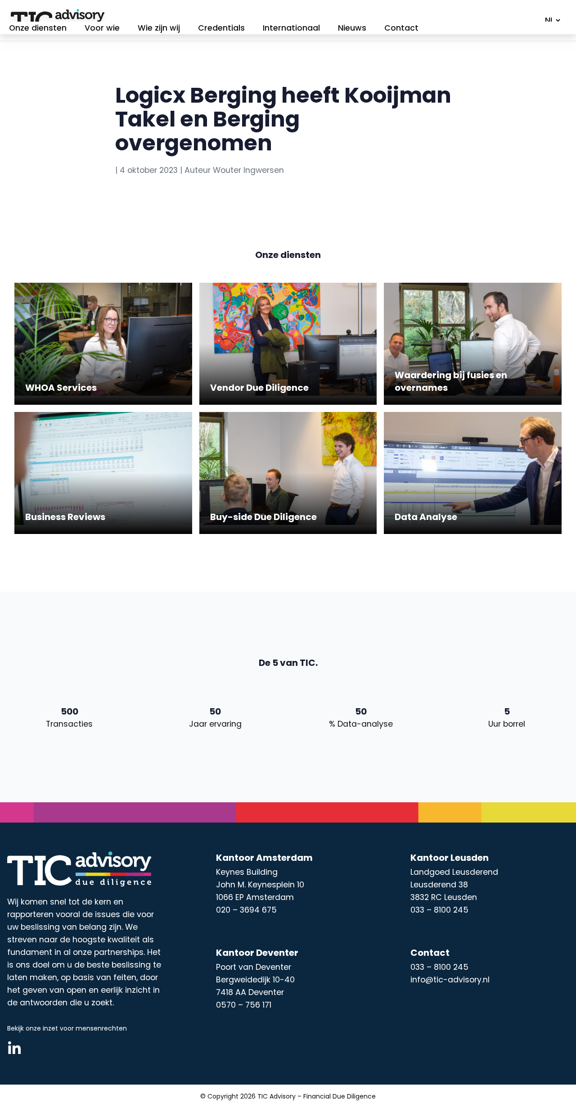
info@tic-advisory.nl (450, 979)
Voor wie (102, 28)
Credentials (221, 28)
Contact (401, 28)
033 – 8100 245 (439, 967)
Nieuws (352, 28)
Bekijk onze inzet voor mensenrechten (67, 1028)
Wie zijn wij (159, 28)
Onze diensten (38, 28)
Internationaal (291, 28)
